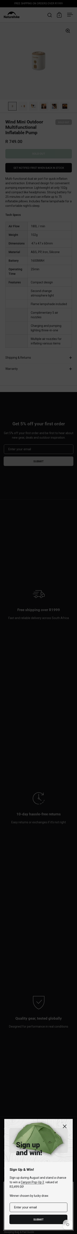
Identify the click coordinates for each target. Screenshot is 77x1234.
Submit (38, 1219)
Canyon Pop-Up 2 (32, 1182)
